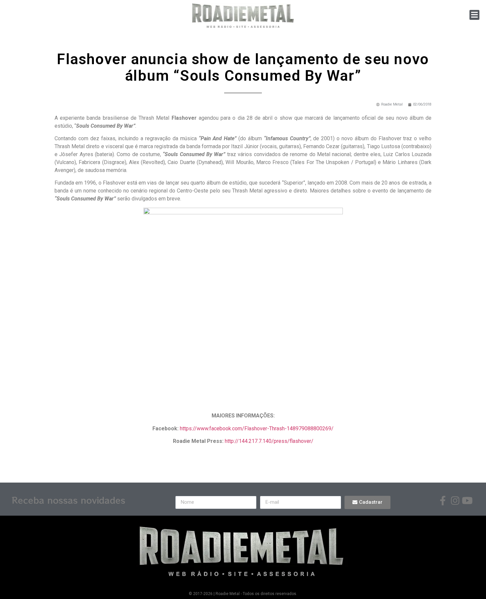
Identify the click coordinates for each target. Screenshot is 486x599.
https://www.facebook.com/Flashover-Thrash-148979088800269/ (257, 428)
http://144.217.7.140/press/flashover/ (269, 441)
